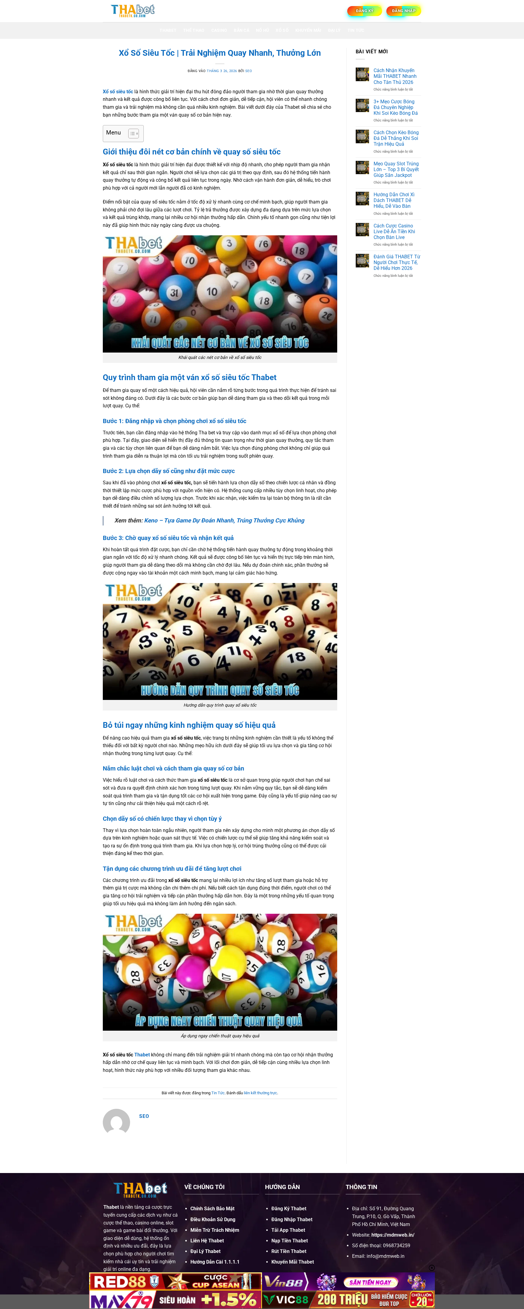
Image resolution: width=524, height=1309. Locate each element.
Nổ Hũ (262, 30)
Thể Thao (193, 30)
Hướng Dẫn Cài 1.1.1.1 (215, 1262)
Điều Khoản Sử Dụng (212, 1219)
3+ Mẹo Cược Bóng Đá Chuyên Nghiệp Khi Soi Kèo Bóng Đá (396, 107)
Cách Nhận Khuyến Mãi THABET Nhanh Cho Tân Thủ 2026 (395, 76)
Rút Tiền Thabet (288, 1251)
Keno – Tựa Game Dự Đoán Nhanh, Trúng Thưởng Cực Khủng (224, 520)
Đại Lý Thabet (205, 1251)
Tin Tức (356, 30)
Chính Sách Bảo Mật (212, 1208)
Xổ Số (282, 30)
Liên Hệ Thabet (207, 1241)
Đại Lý (334, 30)
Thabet (168, 30)
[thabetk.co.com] (133, 11)
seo (248, 71)
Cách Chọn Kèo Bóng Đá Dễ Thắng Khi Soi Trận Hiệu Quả (396, 138)
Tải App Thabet (288, 1230)
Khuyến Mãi (308, 30)
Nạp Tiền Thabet (289, 1241)
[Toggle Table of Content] (130, 133)
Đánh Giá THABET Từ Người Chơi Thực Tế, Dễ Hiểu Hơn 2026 (397, 262)
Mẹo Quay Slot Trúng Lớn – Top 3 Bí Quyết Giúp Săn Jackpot (396, 169)
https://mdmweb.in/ (393, 1235)
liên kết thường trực (260, 1093)
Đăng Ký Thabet (288, 1208)
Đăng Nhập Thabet (291, 1219)
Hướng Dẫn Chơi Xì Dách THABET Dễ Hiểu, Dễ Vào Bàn (394, 200)
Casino (219, 30)
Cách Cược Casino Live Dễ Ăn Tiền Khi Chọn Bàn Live (394, 231)
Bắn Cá (241, 30)
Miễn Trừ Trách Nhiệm (214, 1230)
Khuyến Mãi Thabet (292, 1262)
